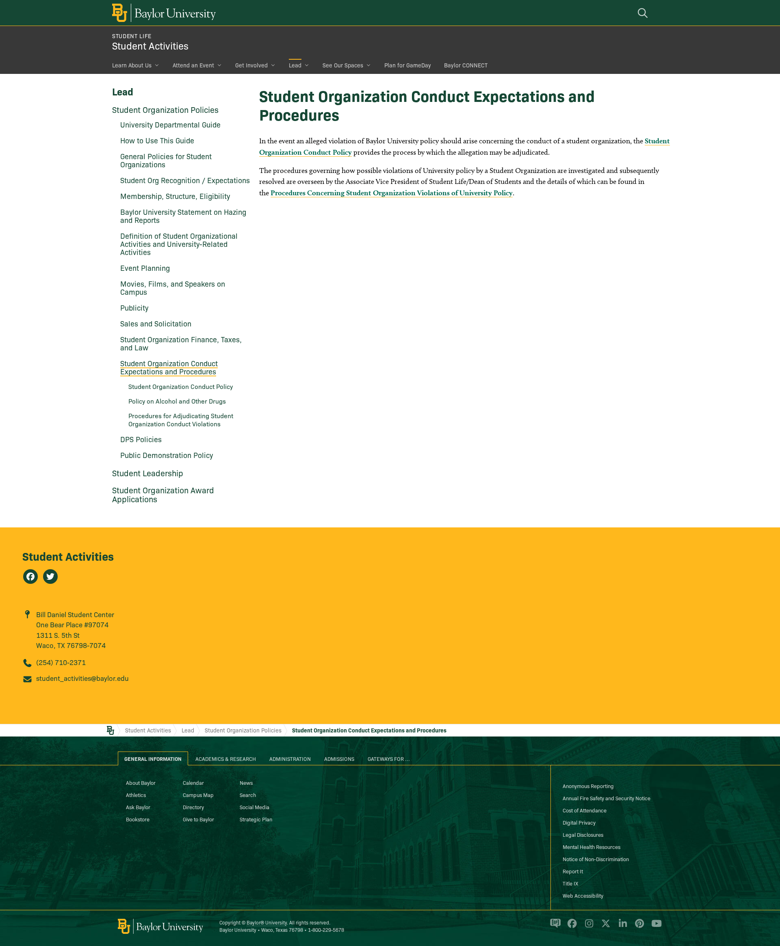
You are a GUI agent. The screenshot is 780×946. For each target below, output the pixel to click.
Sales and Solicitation (155, 323)
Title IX (570, 883)
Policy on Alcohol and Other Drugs (177, 400)
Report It (573, 871)
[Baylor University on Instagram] (587, 927)
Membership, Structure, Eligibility (175, 196)
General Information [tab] (153, 758)
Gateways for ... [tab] (389, 758)
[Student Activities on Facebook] (30, 576)
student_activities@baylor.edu (82, 678)
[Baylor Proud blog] (554, 927)
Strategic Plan (256, 819)
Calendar (193, 782)
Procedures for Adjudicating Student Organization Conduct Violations (180, 419)
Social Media (254, 806)
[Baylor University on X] (604, 927)
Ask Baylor (138, 806)
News (246, 782)
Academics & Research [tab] (225, 758)
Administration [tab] (290, 758)
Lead (295, 65)
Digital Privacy (579, 822)
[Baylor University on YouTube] (654, 927)
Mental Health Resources (591, 846)
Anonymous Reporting (588, 785)
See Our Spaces (343, 65)
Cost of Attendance (585, 810)
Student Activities (150, 45)
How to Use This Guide (157, 140)
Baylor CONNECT (466, 65)
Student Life (132, 36)
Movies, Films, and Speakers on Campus (172, 288)
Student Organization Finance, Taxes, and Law (181, 343)
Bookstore (138, 819)
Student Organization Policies (165, 109)
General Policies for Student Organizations (166, 160)
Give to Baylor (198, 819)
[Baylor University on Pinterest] (638, 927)
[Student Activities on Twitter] (50, 576)
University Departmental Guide (170, 124)
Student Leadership (147, 472)
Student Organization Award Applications (163, 494)
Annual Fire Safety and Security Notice (606, 797)
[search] (644, 13)
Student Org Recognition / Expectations (185, 180)
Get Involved (251, 65)
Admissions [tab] (339, 758)
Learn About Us (132, 65)
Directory (193, 806)
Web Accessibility (583, 895)
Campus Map (198, 794)
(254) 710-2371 (61, 662)
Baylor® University (267, 922)
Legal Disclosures (583, 834)
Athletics (136, 794)
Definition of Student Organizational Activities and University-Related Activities (179, 244)
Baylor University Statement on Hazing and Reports (183, 216)
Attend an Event (193, 65)
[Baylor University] (162, 13)
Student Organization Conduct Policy (180, 386)
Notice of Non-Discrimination (596, 858)
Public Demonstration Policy (166, 455)
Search (248, 794)
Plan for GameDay (407, 65)
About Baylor (141, 782)
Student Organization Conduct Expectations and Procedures (169, 367)
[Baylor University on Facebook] (570, 927)
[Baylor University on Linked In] (621, 927)
